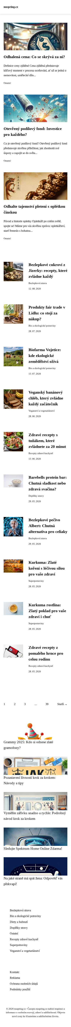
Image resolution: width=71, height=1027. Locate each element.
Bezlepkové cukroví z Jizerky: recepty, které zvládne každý (48, 271)
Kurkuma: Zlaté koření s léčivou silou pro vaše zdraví (47, 568)
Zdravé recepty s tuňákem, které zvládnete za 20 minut (47, 441)
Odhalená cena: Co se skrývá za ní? (34, 57)
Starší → (62, 704)
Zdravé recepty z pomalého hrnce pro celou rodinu (46, 653)
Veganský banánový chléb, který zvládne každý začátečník (46, 398)
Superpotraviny (36, 581)
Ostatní (7, 83)
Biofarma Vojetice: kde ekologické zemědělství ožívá (45, 356)
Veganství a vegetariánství (42, 411)
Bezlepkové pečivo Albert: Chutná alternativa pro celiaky (48, 526)
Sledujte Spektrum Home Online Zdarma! (33, 848)
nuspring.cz (11, 6)
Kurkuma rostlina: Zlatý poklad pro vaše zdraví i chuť (47, 611)
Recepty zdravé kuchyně (41, 453)
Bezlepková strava (38, 283)
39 (47, 704)
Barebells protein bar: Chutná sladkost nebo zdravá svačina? (48, 483)
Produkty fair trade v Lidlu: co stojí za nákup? (47, 313)
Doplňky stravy (36, 496)
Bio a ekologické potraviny (42, 325)
